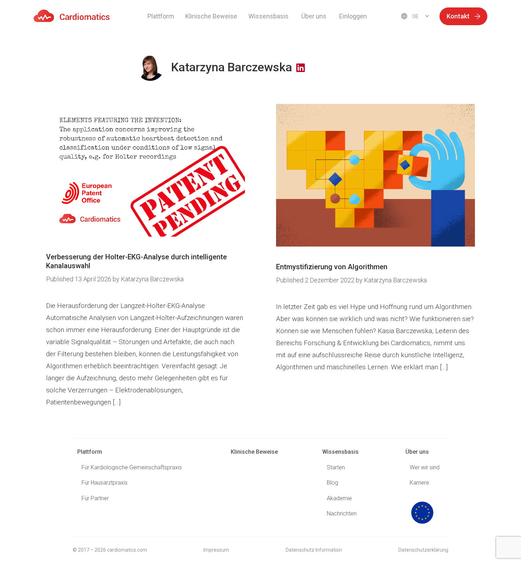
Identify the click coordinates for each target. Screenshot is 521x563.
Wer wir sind (424, 467)
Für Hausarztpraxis (105, 482)
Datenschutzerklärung (423, 550)
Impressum (216, 550)
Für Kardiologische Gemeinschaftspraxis (132, 467)
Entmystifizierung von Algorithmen (331, 267)
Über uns (417, 451)
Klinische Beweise (211, 16)
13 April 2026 (79, 279)
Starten (336, 467)
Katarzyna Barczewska (152, 279)
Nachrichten (342, 513)
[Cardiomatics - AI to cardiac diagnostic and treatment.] (72, 16)
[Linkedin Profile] (300, 68)
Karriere (419, 482)
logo (422, 512)
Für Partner (95, 498)
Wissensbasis (340, 451)
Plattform (160, 16)
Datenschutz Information (314, 550)
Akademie (339, 498)
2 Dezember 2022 (316, 280)
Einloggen (353, 16)
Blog (332, 482)
